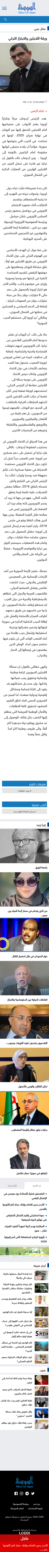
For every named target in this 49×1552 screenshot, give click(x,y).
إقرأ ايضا (41, 824)
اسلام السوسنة (17, 1508)
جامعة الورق (41, 867)
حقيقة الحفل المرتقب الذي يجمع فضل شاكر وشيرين (17, 1391)
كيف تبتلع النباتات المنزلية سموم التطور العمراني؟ (17, 1359)
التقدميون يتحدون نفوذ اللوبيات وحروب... (26, 1042)
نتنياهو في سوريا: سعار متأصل (31, 1173)
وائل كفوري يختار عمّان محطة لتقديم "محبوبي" (19, 1413)
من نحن (36, 1504)
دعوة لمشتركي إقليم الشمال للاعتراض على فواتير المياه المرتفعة (26, 1217)
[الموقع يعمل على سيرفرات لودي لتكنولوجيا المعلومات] (24, 1532)
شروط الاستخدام (35, 1508)
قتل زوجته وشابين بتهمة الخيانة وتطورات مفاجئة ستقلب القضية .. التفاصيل (17, 1288)
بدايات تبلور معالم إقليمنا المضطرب (29, 1129)
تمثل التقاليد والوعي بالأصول (32, 1086)
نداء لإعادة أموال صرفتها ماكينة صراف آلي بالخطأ (17, 1275)
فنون (43, 1369)
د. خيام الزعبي (38, 110)
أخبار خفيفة (40, 1265)
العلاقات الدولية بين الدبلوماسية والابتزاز (27, 999)
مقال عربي (40, 28)
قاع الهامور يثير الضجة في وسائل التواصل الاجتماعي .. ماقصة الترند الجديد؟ (16, 1346)
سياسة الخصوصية (21, 1504)
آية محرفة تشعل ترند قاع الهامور (17, 1311)
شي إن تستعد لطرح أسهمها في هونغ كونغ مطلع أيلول (17, 1334)
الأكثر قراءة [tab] (12, 1185)
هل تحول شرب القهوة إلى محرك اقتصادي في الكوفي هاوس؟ (17, 1323)
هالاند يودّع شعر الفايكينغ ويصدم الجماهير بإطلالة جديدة (17, 1300)
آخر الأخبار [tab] (37, 1185)
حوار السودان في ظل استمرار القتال (29, 956)
